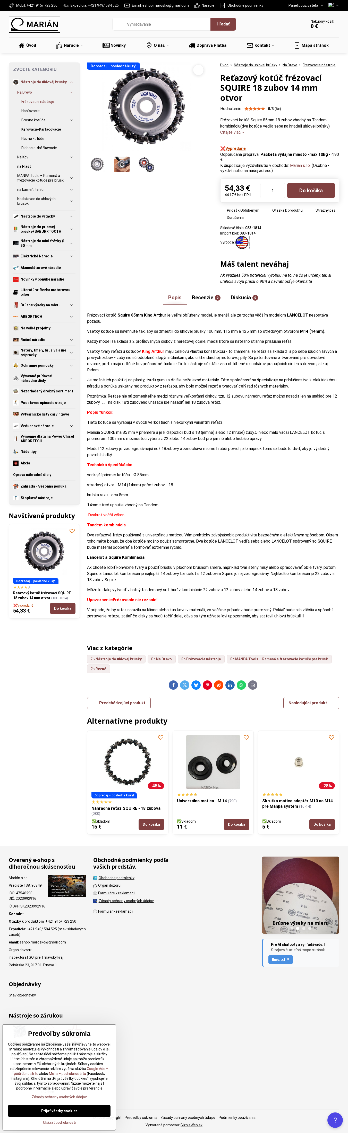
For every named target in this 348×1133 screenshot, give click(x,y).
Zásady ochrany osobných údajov (188, 1118)
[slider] (254, 109)
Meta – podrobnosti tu (67, 1074)
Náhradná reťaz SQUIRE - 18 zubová (125, 808)
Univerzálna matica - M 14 (202, 800)
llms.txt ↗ (280, 959)
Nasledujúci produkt (307, 702)
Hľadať (223, 24)
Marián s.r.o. (300, 165)
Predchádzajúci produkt (122, 702)
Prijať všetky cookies (59, 1111)
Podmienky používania (237, 1118)
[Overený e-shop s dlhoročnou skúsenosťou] (67, 886)
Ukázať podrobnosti (59, 1122)
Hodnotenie (230, 108)
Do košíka (311, 190)
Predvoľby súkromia (141, 1118)
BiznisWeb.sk (191, 1125)
